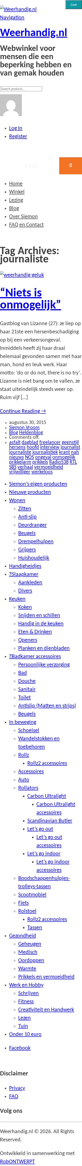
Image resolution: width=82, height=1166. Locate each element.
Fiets (23, 903)
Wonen (17, 500)
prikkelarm (20, 462)
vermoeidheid (48, 467)
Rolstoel (27, 911)
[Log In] (11, 115)
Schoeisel (28, 730)
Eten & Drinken (35, 632)
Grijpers (27, 550)
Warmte (27, 969)
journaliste (20, 452)
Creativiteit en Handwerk (46, 1010)
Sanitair (27, 689)
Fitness (26, 1001)
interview (49, 447)
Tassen (34, 928)
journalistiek (45, 452)
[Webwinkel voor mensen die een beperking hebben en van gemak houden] (18, 9)
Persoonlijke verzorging (44, 665)
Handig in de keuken (41, 624)
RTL (73, 462)
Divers (25, 591)
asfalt (14, 442)
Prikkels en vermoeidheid (46, 977)
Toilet (24, 698)
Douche (27, 681)
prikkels (40, 462)
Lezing (16, 200)
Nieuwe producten (30, 492)
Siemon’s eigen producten (38, 484)
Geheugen (29, 944)
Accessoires (31, 771)
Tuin (23, 1026)
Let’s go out (40, 829)
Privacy (17, 1088)
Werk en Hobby (26, 985)
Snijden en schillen (39, 615)
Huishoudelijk (33, 558)
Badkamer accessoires (36, 656)
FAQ (13, 1096)
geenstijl (70, 442)
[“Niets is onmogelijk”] (22, 275)
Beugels (27, 533)
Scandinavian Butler (49, 821)
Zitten (24, 509)
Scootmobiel (32, 895)
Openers (27, 640)
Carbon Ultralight (46, 796)
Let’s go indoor (43, 854)
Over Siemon (23, 217)
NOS (29, 457)
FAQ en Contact (26, 225)
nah (75, 452)
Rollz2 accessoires (47, 763)
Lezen (24, 1018)
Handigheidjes (25, 566)
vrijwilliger (19, 472)
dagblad (30, 442)
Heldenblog (31, 432)
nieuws (16, 457)
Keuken (17, 599)
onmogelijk (63, 457)
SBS (12, 467)
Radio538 (59, 462)
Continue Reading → (23, 411)
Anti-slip (27, 517)
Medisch (27, 952)
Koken (25, 607)
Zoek (73, 4)
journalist (70, 447)
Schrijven (28, 993)
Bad (22, 673)
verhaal (25, 467)
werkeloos (42, 472)
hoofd (33, 447)
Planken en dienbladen (44, 648)
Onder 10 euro (25, 1034)
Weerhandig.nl (33, 33)
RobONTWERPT (17, 1162)
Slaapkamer (25, 574)
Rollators (28, 788)
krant (64, 452)
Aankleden (30, 583)
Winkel (17, 192)
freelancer (50, 442)
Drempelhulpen (36, 541)
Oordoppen (31, 960)
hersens (17, 447)
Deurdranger (32, 525)
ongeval (43, 457)
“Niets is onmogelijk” (30, 299)
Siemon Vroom (24, 427)
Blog (14, 208)
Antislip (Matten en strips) (47, 706)
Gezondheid (22, 936)
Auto (23, 780)
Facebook (20, 1048)
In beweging (22, 722)
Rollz (23, 755)
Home (16, 184)
